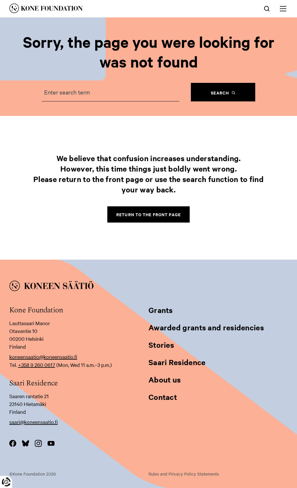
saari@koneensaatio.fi (33, 421)
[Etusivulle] (91, 9)
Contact (162, 397)
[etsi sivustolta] (266, 8)
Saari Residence (177, 362)
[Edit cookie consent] (6, 482)
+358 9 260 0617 (36, 364)
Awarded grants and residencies (206, 327)
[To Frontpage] (148, 287)
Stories (161, 345)
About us (164, 379)
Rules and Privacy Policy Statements (183, 474)
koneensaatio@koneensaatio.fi (43, 356)
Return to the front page (148, 214)
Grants (160, 310)
